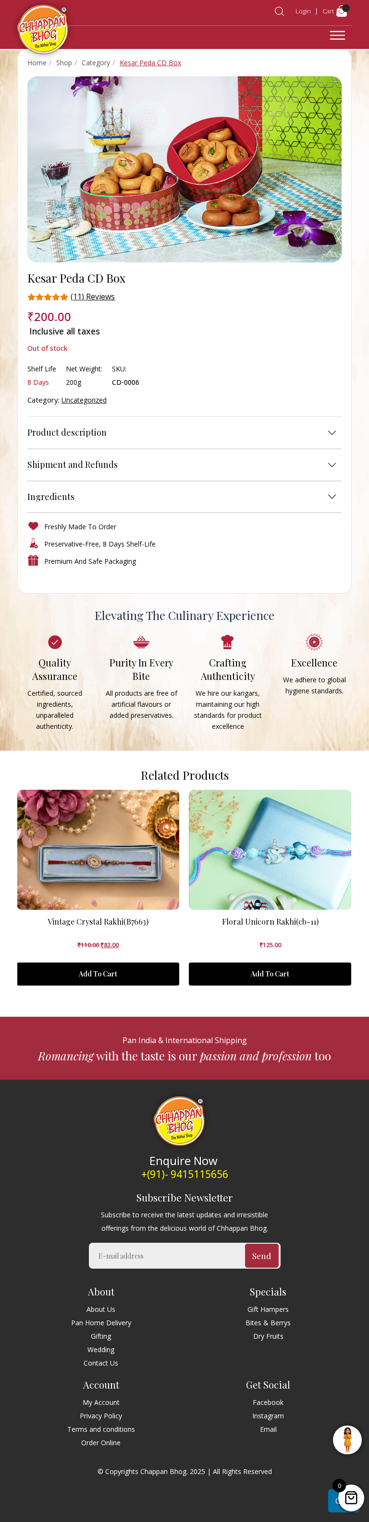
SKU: (119, 368)
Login (303, 11)
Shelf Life (41, 368)
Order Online (101, 1442)
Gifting (101, 1336)
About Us (100, 1309)
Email (268, 1429)
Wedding (100, 1349)
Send (261, 1255)
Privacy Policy (101, 1415)
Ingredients (50, 496)
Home (37, 63)
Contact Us (101, 1362)
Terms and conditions (101, 1429)
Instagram (268, 1415)
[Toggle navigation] (337, 35)
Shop (64, 63)
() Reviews (93, 296)
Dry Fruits (268, 1336)
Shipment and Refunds (72, 464)
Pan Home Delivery (101, 1322)
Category (96, 63)
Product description (67, 432)
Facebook (268, 1402)
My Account (101, 1402)
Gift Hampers (268, 1309)
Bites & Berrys (268, 1322)
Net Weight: (84, 368)
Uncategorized (84, 399)
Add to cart (98, 973)
